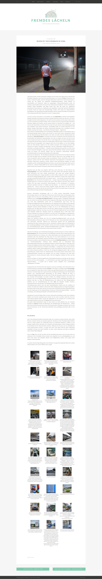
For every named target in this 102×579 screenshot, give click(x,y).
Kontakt (68, 1)
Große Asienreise (51, 43)
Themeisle (38, 577)
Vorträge (55, 1)
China (44, 43)
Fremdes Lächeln (51, 20)
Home (33, 1)
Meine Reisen (40, 1)
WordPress (27, 577)
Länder (48, 1)
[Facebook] (17, 1)
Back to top (82, 577)
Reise (58, 43)
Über (61, 1)
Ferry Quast (30, 557)
